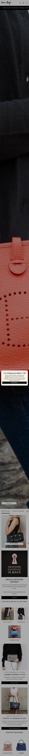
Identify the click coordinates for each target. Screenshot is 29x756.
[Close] (26, 372)
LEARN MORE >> (14, 382)
